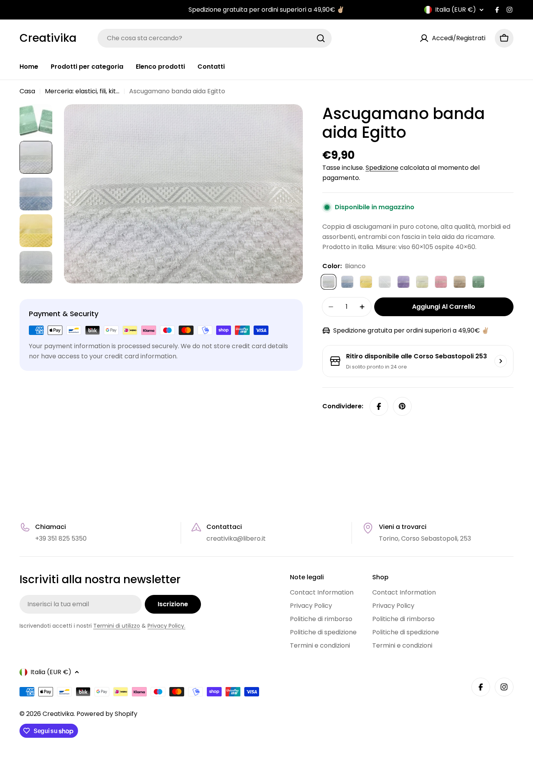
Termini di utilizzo (116, 626)
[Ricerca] (320, 38)
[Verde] (478, 282)
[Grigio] (384, 282)
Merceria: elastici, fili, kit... (82, 91)
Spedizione (382, 167)
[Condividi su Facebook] (379, 406)
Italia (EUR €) (455, 10)
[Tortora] (459, 282)
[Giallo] (366, 282)
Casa (27, 91)
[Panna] (422, 282)
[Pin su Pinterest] (402, 406)
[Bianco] (328, 282)
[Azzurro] (347, 282)
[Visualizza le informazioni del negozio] (500, 361)
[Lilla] (403, 282)
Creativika (48, 38)
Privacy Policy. (166, 626)
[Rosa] (441, 282)
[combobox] (215, 38)
